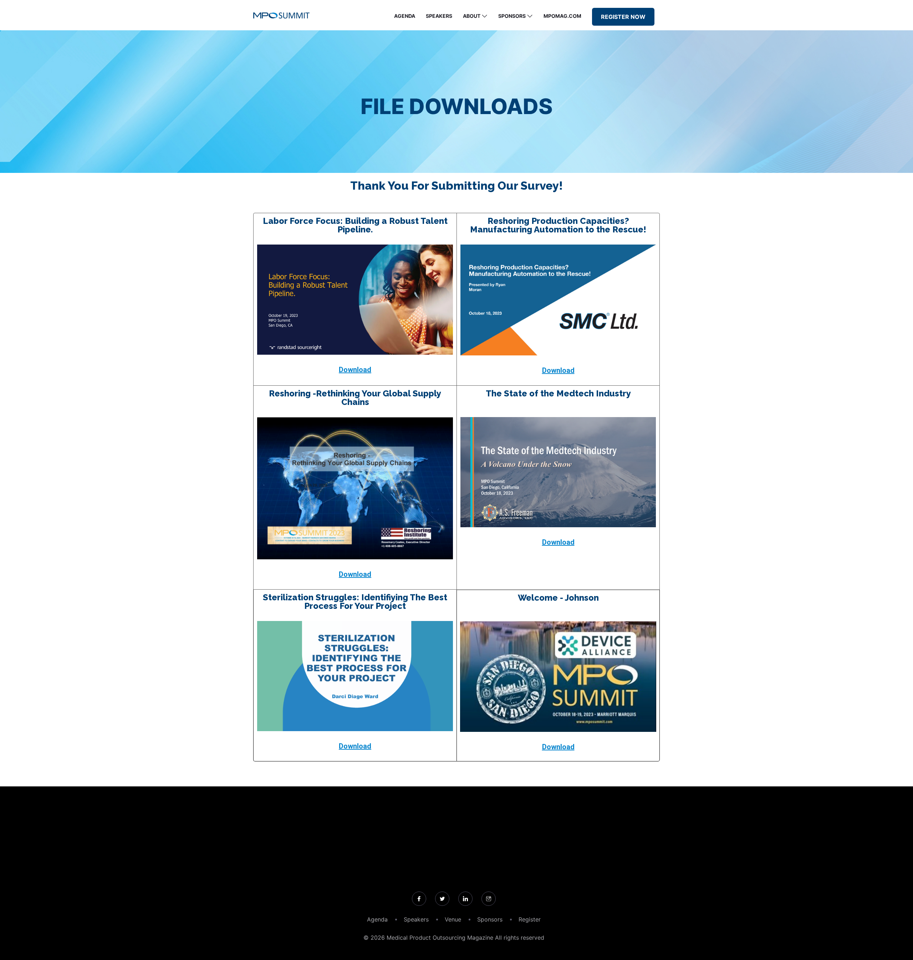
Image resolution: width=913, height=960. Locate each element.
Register (530, 919)
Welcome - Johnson (558, 597)
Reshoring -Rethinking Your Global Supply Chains (355, 397)
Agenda (404, 16)
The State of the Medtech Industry (558, 393)
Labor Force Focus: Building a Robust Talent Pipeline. (355, 225)
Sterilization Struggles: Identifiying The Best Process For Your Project (355, 601)
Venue (453, 919)
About (471, 16)
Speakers (439, 16)
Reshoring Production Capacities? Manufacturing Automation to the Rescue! (558, 225)
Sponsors (512, 16)
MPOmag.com (562, 16)
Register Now (623, 16)
